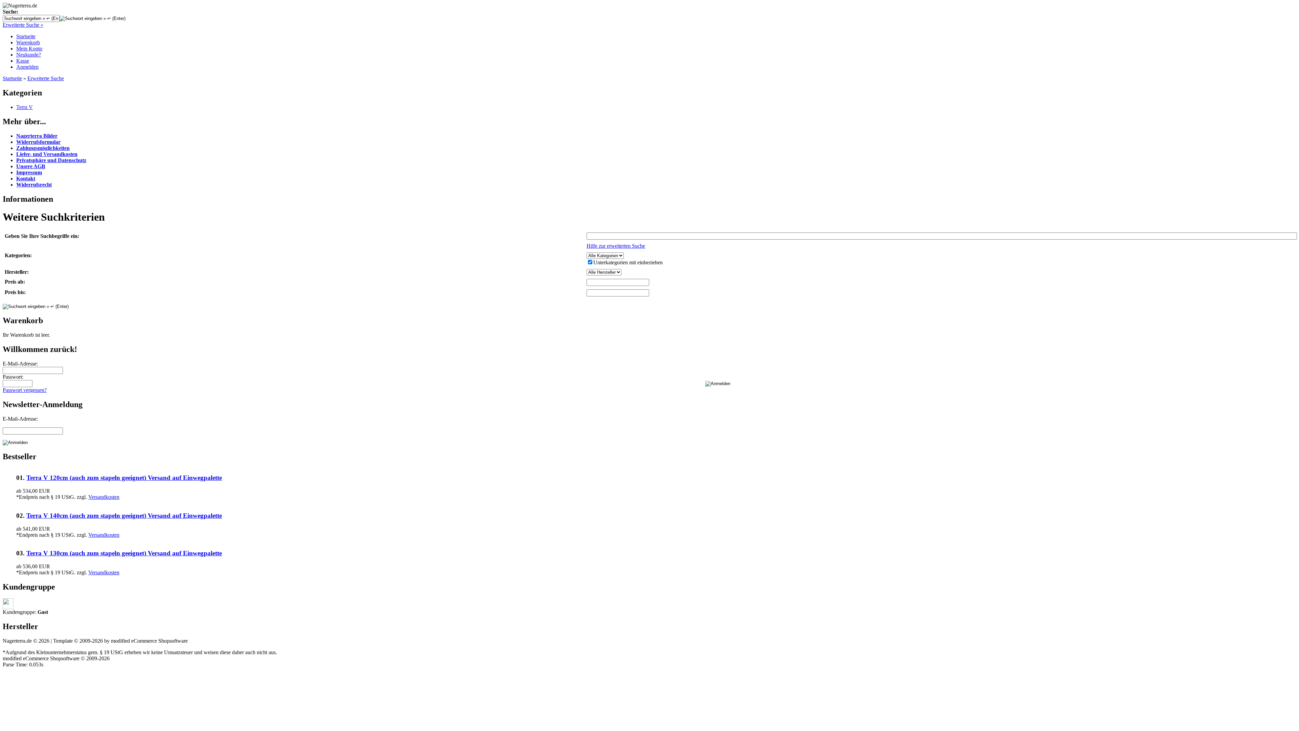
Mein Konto (29, 48)
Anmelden (27, 67)
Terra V (24, 107)
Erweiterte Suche (45, 78)
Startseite (26, 36)
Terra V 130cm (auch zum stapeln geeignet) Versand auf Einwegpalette (124, 553)
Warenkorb (28, 42)
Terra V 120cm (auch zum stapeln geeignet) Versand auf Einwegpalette (124, 477)
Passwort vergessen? (25, 390)
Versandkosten (103, 497)
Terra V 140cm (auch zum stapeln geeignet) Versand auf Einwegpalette (124, 515)
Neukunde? (28, 55)
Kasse (22, 61)
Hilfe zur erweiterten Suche (616, 246)
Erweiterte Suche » (23, 25)
